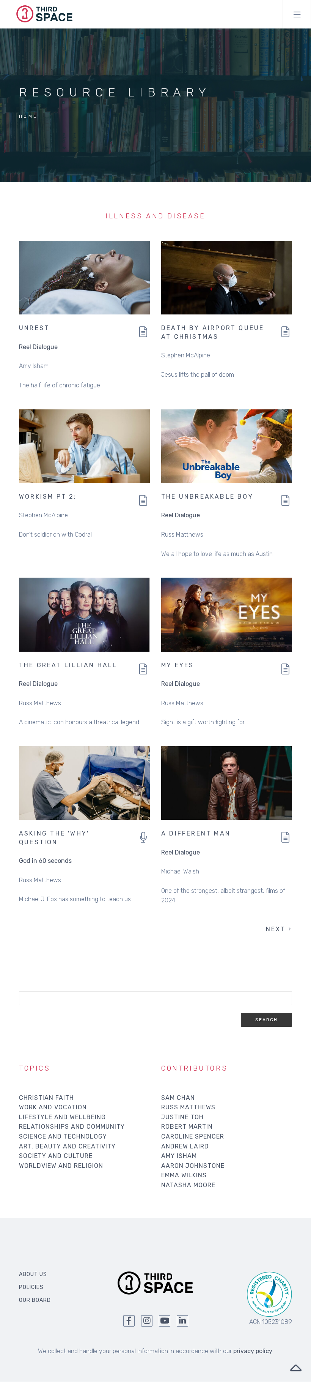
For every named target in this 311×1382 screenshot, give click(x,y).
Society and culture (56, 1155)
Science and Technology (63, 1136)
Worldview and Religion (61, 1165)
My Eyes (177, 665)
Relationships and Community (72, 1126)
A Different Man (196, 833)
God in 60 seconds (45, 860)
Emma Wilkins (184, 1175)
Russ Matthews (188, 1107)
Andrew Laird (185, 1146)
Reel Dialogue (38, 347)
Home (28, 116)
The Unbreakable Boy (207, 496)
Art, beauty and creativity (67, 1146)
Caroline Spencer (192, 1136)
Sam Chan (178, 1097)
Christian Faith (46, 1097)
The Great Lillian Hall (68, 665)
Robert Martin (187, 1126)
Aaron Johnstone (193, 1165)
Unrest (34, 328)
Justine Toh (182, 1117)
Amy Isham (179, 1155)
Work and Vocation (53, 1107)
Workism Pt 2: (48, 496)
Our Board (35, 1300)
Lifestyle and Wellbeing (62, 1117)
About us (33, 1274)
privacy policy (252, 1351)
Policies (31, 1287)
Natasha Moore (188, 1185)
